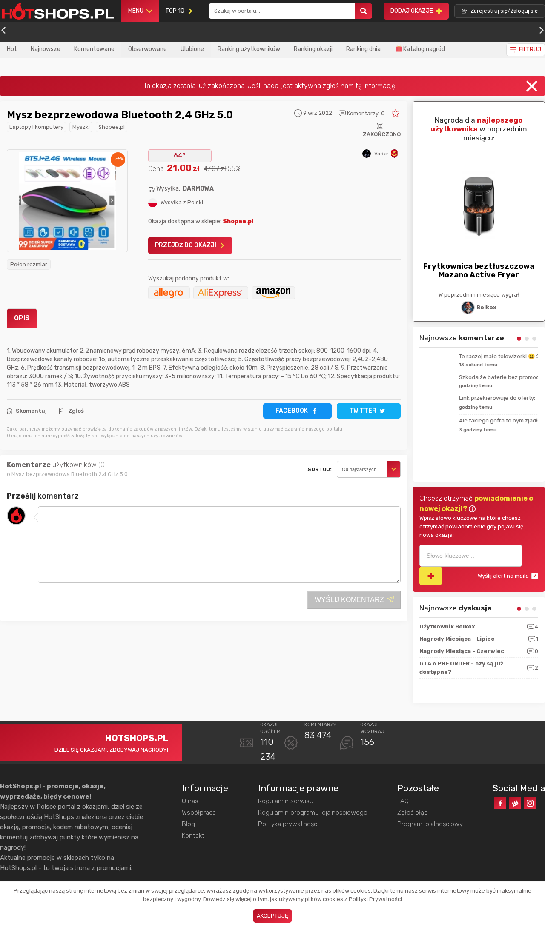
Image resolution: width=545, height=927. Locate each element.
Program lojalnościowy (430, 824)
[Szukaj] (364, 11)
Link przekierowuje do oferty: (457, 398)
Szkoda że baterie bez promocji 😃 (464, 377)
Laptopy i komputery (36, 127)
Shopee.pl (111, 127)
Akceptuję (272, 916)
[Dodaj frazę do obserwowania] (430, 576)
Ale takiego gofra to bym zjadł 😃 (462, 420)
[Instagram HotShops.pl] (530, 803)
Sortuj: (319, 469)
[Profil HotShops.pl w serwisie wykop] (515, 803)
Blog (188, 824)
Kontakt (193, 835)
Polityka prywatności (288, 824)
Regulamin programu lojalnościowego (312, 812)
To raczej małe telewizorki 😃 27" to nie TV (474, 356)
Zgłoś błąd (412, 812)
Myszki (81, 127)
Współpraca (199, 812)
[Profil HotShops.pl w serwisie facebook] (500, 803)
